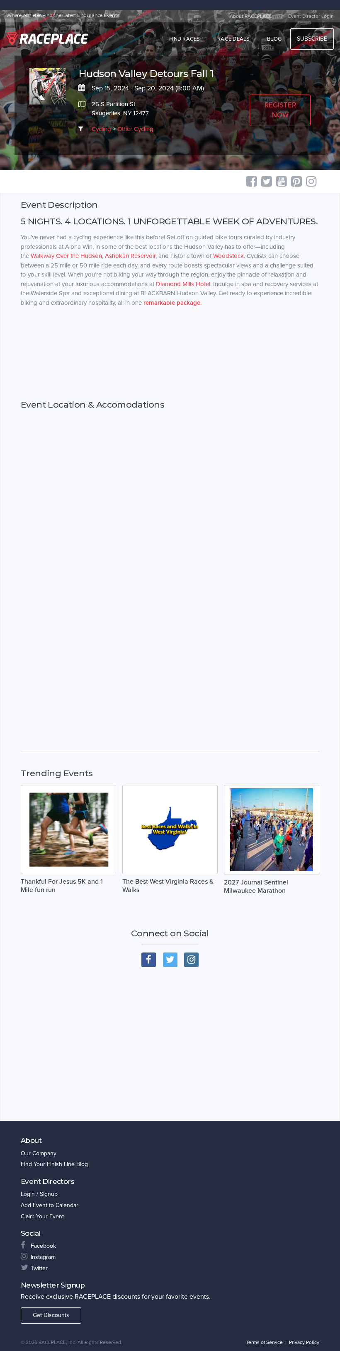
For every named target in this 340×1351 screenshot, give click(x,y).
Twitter (39, 1268)
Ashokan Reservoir (130, 256)
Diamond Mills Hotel (183, 284)
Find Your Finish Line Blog (54, 1164)
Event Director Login (311, 16)
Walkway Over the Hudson (66, 256)
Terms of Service (264, 1342)
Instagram (43, 1257)
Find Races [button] (184, 39)
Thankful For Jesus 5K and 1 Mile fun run (62, 885)
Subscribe (312, 38)
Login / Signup (39, 1194)
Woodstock (228, 256)
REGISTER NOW (280, 110)
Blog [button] (274, 39)
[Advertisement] (170, 353)
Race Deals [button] (233, 39)
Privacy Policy (304, 1342)
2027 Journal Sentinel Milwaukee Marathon (256, 886)
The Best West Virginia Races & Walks (168, 885)
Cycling (101, 129)
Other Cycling (135, 129)
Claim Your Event (42, 1216)
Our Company (38, 1153)
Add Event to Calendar (49, 1205)
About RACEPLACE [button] (251, 16)
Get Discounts (51, 1315)
